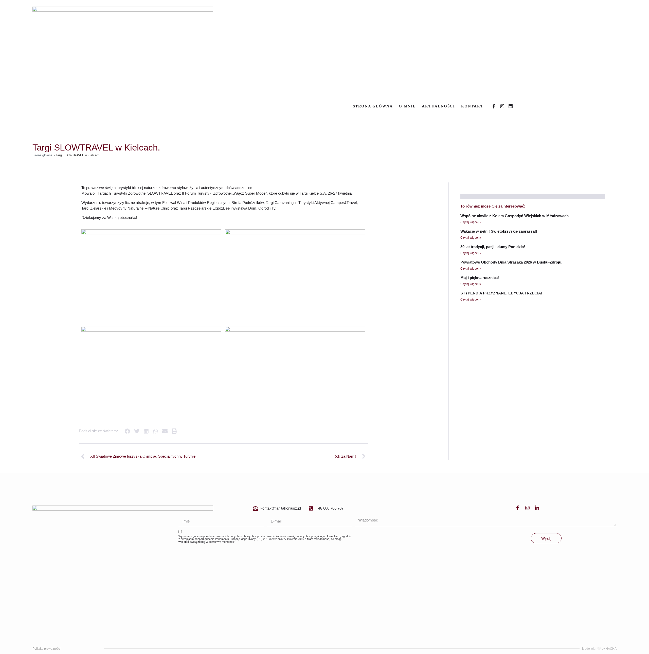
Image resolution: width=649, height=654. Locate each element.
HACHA (611, 648)
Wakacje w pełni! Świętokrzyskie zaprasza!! (498, 231)
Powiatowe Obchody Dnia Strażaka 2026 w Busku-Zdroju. (511, 262)
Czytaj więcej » (470, 222)
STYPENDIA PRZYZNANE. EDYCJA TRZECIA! (501, 293)
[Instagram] (502, 106)
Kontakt (472, 106)
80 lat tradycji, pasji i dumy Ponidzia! (492, 247)
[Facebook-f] (494, 106)
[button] (127, 431)
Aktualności (438, 106)
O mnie (407, 106)
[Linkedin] (510, 106)
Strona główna (373, 106)
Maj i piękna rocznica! (479, 277)
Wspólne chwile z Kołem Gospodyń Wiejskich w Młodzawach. (515, 216)
